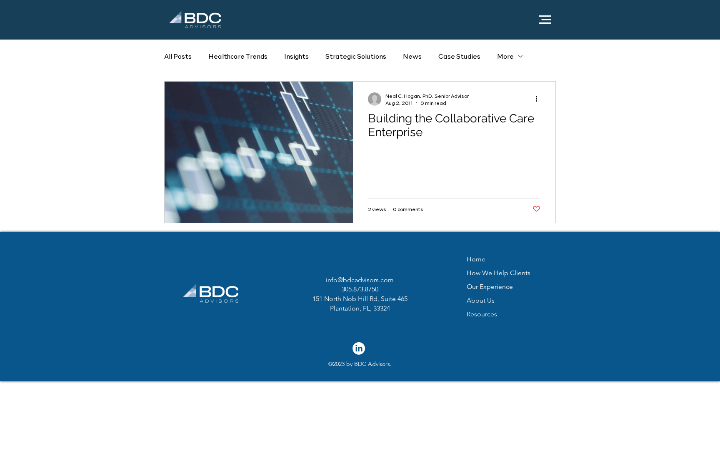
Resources (482, 314)
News (412, 56)
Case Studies (459, 56)
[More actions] (539, 99)
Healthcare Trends (238, 56)
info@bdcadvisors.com (360, 280)
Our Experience (490, 287)
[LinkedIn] (358, 348)
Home (476, 259)
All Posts (178, 56)
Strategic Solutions (355, 56)
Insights (296, 56)
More (505, 56)
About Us (481, 300)
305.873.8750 (360, 289)
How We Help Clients (498, 273)
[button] (545, 19)
